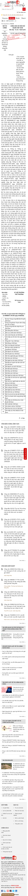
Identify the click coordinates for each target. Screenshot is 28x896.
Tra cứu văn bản (19, 807)
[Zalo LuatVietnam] (5, 891)
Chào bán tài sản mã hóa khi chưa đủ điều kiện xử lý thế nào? (18, 689)
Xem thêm (22, 560)
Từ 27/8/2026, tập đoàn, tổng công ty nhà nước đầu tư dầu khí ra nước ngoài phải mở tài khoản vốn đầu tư (13, 781)
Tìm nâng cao (22, 12)
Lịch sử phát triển (7, 810)
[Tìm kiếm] (24, 9)
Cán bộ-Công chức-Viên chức (17, 619)
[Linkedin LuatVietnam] (16, 891)
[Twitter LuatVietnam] (13, 891)
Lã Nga (23, 418)
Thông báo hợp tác (7, 851)
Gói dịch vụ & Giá (13, 5)
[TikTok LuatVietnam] (11, 891)
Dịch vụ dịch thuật (19, 818)
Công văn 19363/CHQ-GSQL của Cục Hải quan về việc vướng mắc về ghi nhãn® (14, 571)
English (20, 4)
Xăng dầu (6, 587)
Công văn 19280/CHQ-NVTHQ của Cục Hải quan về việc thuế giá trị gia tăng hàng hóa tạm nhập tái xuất (14, 606)
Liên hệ (4, 818)
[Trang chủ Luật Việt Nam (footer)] (13, 858)
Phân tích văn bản (19, 810)
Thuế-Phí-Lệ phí (8, 610)
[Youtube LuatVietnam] (8, 891)
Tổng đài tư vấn (19, 823)
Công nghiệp (7, 586)
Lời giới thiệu (6, 807)
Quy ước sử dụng (7, 839)
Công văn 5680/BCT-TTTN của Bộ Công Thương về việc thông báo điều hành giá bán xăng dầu (15, 581)
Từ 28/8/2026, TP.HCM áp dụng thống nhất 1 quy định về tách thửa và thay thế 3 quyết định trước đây (14, 774)
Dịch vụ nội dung (19, 820)
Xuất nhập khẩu (8, 575)
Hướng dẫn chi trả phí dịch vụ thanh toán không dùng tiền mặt (18, 635)
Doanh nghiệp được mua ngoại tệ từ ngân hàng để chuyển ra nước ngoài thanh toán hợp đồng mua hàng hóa (12, 788)
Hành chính (7, 619)
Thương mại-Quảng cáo (17, 586)
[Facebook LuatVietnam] (2, 891)
